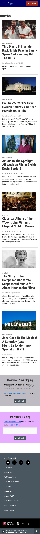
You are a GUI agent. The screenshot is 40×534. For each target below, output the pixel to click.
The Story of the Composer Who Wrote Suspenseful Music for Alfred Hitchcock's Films (18, 282)
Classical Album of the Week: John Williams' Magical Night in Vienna (18, 222)
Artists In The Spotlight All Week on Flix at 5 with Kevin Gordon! (19, 165)
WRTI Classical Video (11, 482)
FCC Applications (10, 506)
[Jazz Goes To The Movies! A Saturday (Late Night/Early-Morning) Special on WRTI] (19, 320)
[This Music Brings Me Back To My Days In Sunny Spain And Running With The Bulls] (19, 29)
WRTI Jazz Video (10, 477)
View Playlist (20, 401)
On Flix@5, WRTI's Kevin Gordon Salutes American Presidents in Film (19, 107)
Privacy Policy (9, 510)
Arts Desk (5, 215)
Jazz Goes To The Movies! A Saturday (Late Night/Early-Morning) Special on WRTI (19, 343)
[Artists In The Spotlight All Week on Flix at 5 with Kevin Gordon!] (19, 144)
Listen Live (8, 472)
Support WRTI (9, 496)
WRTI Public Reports (11, 501)
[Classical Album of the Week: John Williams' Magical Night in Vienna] (19, 201)
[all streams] (37, 531)
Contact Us (8, 491)
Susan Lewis (6, 293)
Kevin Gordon (6, 63)
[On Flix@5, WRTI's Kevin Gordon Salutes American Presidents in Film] (19, 86)
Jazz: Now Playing (20, 417)
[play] (3, 531)
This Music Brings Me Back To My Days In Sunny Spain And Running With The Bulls (19, 52)
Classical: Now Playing (20, 380)
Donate (33, 3)
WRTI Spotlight (7, 43)
